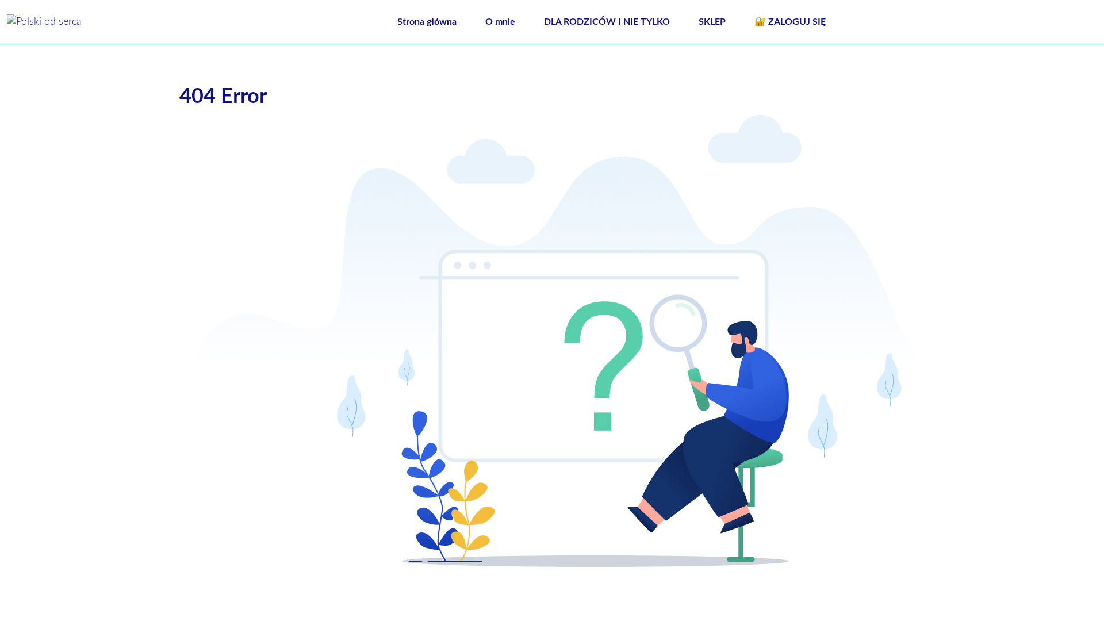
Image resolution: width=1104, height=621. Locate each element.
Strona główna (427, 21)
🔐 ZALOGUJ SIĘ (790, 21)
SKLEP (712, 21)
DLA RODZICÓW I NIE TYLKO (607, 21)
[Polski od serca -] (44, 21)
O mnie (500, 21)
